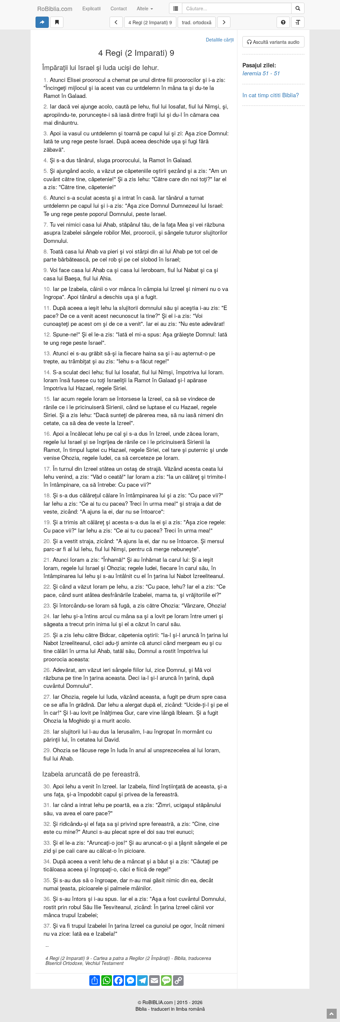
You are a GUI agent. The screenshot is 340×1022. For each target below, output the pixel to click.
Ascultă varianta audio (275, 41)
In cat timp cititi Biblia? (270, 95)
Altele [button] (143, 8)
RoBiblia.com (54, 8)
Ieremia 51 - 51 (261, 73)
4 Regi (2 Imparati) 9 (150, 22)
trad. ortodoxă (197, 22)
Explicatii (91, 8)
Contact (119, 8)
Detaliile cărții (220, 39)
